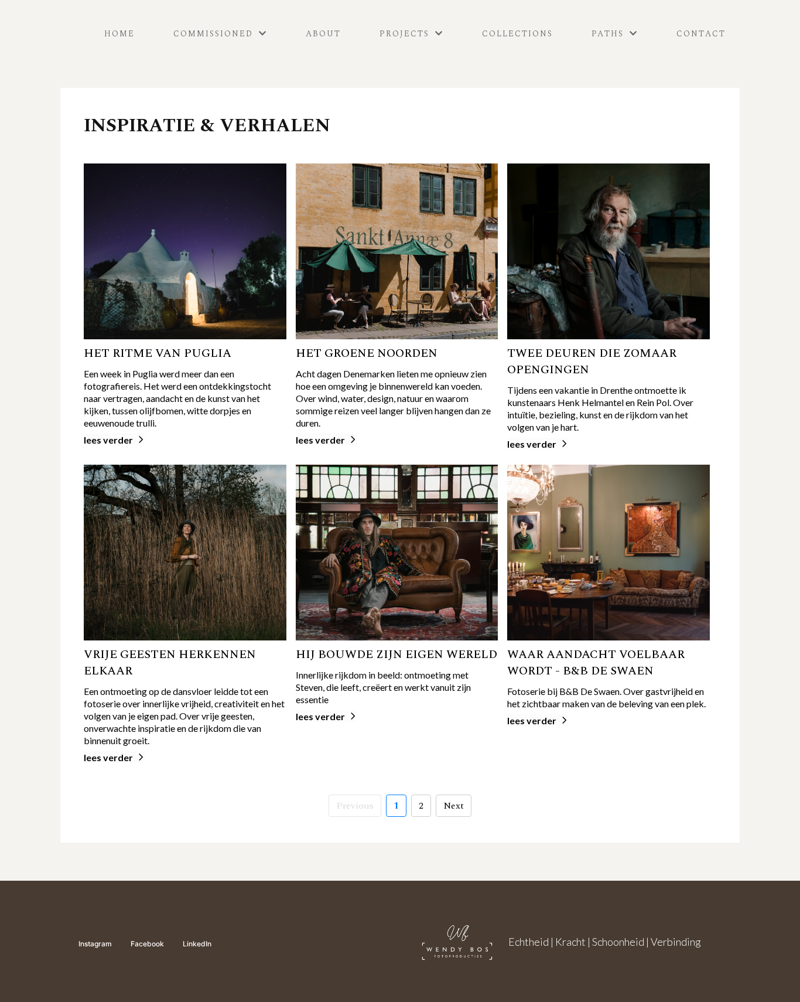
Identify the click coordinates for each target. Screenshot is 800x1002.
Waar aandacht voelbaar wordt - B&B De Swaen (596, 663)
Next (453, 806)
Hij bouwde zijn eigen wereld (396, 654)
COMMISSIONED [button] (215, 34)
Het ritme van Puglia (157, 353)
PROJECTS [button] (406, 34)
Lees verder (108, 439)
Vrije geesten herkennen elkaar (170, 663)
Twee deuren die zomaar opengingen (591, 362)
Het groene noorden (366, 353)
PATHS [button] (609, 34)
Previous (355, 806)
